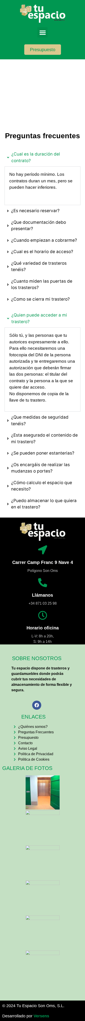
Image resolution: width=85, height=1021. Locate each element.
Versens (41, 1016)
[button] (42, 32)
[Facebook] (36, 705)
